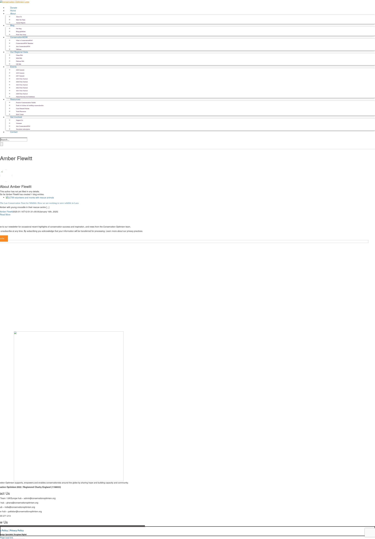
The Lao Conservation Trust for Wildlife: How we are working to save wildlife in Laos (39, 203)
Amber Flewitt (6, 211)
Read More (5, 214)
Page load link (6, 537)
